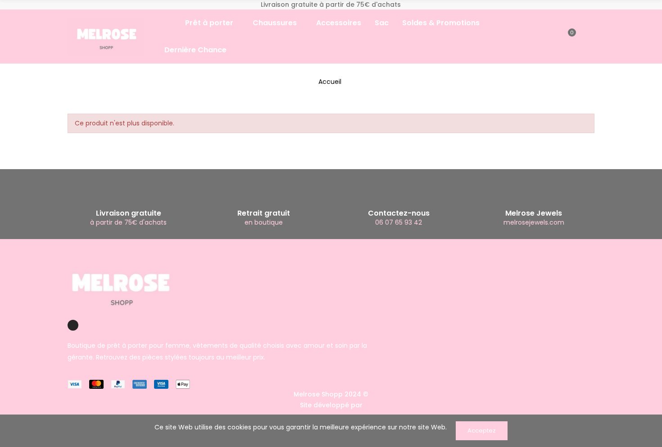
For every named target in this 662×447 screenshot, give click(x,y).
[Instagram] (73, 325)
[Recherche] (554, 36)
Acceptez (481, 430)
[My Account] (584, 36)
